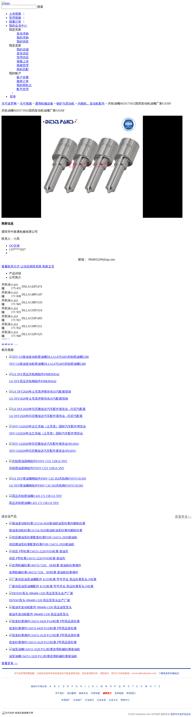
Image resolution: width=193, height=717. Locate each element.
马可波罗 (155, 714)
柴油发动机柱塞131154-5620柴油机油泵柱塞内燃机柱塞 (45, 530)
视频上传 (23, 61)
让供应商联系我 (30, 266)
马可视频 (26, 103)
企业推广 (77, 700)
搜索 (40, 6)
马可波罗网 (9, 103)
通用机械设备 (44, 103)
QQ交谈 (14, 245)
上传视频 (15, 13)
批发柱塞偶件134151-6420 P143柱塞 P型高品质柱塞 (43, 628)
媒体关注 (83, 693)
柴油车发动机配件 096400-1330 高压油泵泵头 (39, 614)
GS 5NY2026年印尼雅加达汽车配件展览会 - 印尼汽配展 (46, 416)
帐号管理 (23, 89)
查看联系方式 (11, 266)
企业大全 (113, 700)
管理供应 (23, 57)
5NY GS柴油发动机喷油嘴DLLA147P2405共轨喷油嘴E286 (47, 363)
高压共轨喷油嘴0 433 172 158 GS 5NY (34, 503)
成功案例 (71, 693)
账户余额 (23, 77)
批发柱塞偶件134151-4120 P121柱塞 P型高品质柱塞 (43, 642)
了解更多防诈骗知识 (169, 673)
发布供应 (23, 53)
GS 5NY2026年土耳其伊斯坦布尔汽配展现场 (38, 398)
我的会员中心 (18, 25)
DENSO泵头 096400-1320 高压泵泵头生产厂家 (39, 600)
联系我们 (131, 693)
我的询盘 (23, 41)
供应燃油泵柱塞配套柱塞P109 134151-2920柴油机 (41, 544)
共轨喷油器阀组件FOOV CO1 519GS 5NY (36, 468)
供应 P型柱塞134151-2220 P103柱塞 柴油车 (37, 558)
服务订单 (23, 81)
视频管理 (23, 65)
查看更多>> (183, 517)
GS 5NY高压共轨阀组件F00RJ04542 (32, 381)
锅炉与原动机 (65, 103)
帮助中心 (125, 700)
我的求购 (23, 37)
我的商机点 (24, 85)
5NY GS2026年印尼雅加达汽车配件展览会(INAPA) (42, 450)
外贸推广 (65, 700)
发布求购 (23, 33)
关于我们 (59, 693)
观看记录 (15, 21)
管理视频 (15, 17)
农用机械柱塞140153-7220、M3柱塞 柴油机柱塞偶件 (43, 572)
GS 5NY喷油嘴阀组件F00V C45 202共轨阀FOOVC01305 (46, 485)
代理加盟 (95, 693)
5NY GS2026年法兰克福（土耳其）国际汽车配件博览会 (46, 433)
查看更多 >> (10, 344)
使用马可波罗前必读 (180, 714)
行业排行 (89, 700)
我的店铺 (23, 49)
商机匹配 (23, 69)
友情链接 (119, 693)
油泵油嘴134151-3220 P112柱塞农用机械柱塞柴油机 (43, 656)
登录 (13, 96)
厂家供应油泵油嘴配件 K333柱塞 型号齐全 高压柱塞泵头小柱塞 (51, 586)
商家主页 (48, 266)
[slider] (92, 210)
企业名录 (101, 700)
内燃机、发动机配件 (91, 103)
